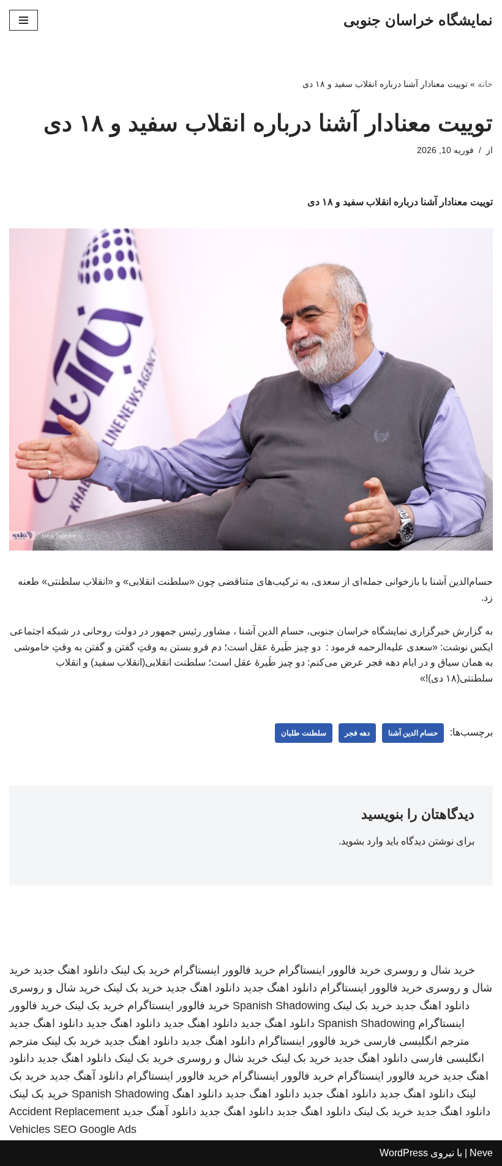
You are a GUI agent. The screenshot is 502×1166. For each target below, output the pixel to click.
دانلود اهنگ (197, 1094)
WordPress (404, 1153)
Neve (481, 1153)
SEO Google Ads (95, 1129)
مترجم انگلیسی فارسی (417, 1041)
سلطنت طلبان (303, 733)
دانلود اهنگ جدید (71, 970)
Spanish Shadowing (281, 1005)
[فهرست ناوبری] (23, 20)
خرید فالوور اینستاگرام (330, 970)
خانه (485, 84)
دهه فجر (357, 733)
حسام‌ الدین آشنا (413, 733)
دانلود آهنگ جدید (87, 1076)
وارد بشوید (362, 841)
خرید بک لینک (140, 970)
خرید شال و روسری (429, 970)
